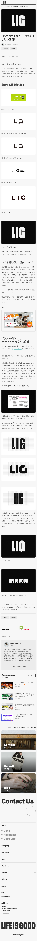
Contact (4, 882)
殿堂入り (13, 48)
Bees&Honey (18, 349)
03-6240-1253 (5, 896)
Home (2, 6)
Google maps (5, 914)
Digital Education (7, 856)
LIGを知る (7, 6)
